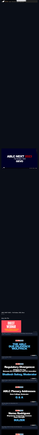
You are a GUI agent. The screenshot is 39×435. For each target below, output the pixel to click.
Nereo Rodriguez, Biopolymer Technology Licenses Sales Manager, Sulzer (12, 426)
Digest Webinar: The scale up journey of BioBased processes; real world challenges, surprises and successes (17, 333)
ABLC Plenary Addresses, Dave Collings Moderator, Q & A (10, 403)
